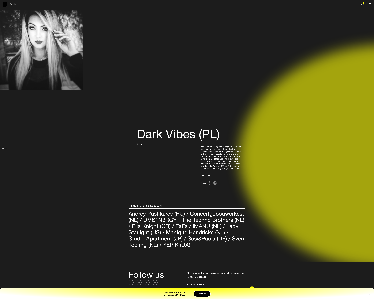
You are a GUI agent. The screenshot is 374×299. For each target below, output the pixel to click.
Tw (139, 282)
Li (155, 282)
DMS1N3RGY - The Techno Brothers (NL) (193, 220)
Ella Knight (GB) (151, 226)
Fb (209, 183)
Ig (147, 282)
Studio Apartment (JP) (156, 238)
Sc (215, 183)
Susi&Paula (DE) (207, 238)
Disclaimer (3, 148)
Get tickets (202, 294)
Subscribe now (197, 284)
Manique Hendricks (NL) (195, 232)
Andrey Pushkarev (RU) (158, 213)
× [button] (369, 293)
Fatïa (181, 226)
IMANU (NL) (207, 226)
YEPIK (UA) (175, 245)
